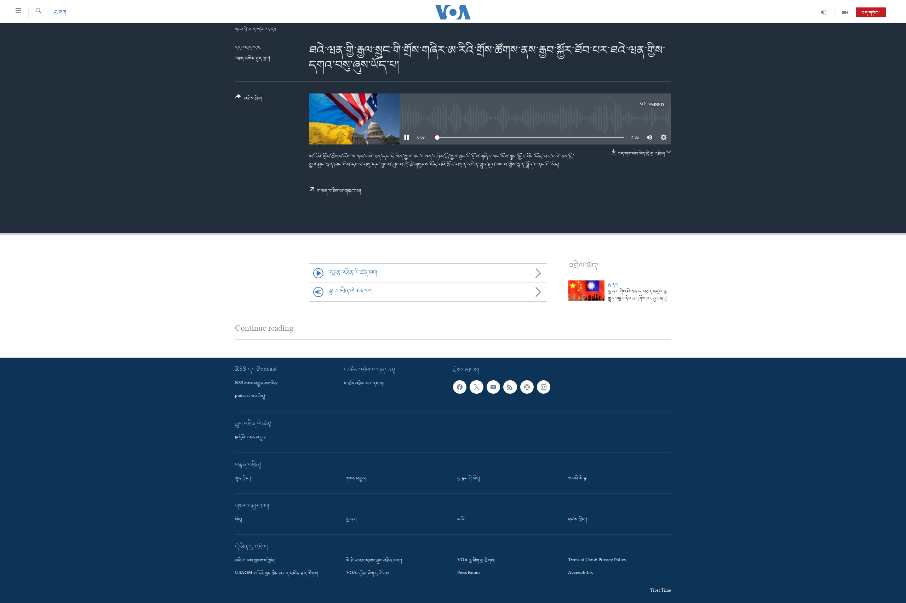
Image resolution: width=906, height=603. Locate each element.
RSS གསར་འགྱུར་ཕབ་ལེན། (257, 383)
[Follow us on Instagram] (543, 387)
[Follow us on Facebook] (459, 387)
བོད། (238, 519)
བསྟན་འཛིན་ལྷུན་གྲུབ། (252, 58)
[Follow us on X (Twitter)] (476, 387)
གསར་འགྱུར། (356, 478)
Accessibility (581, 573)
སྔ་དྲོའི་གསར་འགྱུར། (250, 437)
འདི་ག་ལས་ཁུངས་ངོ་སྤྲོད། (255, 560)
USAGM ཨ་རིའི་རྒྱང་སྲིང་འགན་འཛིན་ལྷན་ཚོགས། (276, 573)
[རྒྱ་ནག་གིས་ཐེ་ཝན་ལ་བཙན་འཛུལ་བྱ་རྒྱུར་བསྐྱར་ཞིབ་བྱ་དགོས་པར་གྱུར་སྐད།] (586, 290)
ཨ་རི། (461, 519)
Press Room (468, 573)
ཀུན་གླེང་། (243, 478)
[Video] (845, 12)
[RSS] (510, 387)
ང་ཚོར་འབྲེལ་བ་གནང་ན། (364, 383)
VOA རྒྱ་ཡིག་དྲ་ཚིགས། (476, 560)
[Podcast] (527, 387)
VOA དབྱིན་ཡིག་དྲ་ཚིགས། (368, 573)
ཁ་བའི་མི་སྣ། (577, 478)
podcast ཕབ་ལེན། (250, 396)
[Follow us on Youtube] (493, 387)
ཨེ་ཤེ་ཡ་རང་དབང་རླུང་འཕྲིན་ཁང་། (374, 560)
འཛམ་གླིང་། (577, 519)
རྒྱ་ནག (60, 12)
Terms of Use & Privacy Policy (597, 560)
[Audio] (824, 12)
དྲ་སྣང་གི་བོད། (468, 478)
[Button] (248, 100)
